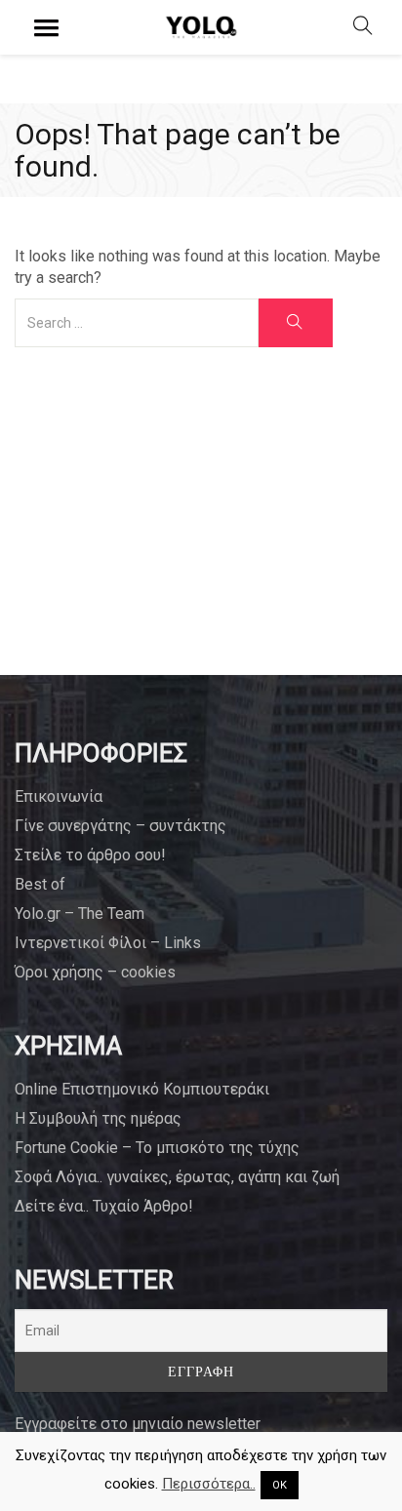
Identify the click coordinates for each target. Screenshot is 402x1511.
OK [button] (279, 1485)
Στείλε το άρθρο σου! (90, 855)
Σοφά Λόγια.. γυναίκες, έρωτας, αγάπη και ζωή (177, 1177)
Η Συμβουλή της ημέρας (98, 1118)
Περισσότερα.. (209, 1483)
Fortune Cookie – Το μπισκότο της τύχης (157, 1147)
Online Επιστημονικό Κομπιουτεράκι (142, 1089)
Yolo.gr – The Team (79, 913)
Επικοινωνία (58, 796)
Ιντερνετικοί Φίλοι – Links (108, 943)
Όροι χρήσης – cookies (95, 972)
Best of (40, 884)
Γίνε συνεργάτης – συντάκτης (120, 825)
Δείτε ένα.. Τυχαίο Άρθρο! (104, 1206)
